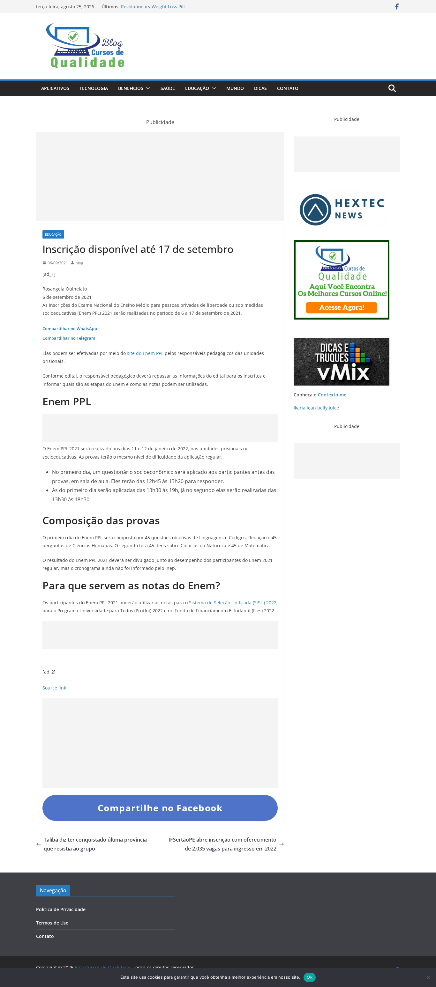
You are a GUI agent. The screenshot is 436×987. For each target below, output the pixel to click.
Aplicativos (55, 88)
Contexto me (332, 395)
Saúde (168, 88)
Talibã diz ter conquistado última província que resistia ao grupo (95, 844)
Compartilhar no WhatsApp (69, 328)
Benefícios (130, 88)
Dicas (260, 88)
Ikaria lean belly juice (316, 408)
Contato (287, 88)
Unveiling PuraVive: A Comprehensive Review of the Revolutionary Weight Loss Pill (176, 9)
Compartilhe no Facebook (160, 808)
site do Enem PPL (145, 353)
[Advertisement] (160, 176)
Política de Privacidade (61, 909)
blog (79, 263)
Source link (54, 688)
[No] (428, 977)
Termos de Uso (52, 923)
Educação (197, 88)
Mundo (235, 88)
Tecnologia (93, 88)
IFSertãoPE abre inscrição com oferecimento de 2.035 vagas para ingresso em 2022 (222, 844)
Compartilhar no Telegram (68, 338)
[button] (146, 88)
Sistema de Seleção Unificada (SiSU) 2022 (232, 603)
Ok (309, 977)
